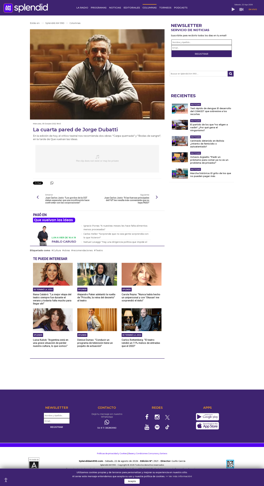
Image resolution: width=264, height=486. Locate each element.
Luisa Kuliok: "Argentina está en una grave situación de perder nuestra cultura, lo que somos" (50, 342)
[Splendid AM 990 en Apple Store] (207, 425)
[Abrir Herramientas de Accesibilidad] (6, 480)
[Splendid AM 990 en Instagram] (157, 417)
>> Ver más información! (179, 476)
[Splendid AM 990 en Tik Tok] (167, 426)
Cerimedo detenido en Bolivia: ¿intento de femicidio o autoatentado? (207, 143)
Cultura (57, 250)
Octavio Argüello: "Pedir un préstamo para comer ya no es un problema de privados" (209, 160)
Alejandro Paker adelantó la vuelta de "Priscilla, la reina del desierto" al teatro (96, 297)
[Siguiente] (156, 197)
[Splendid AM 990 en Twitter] (167, 417)
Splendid (82, 290)
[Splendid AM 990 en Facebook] (147, 417)
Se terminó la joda (43, 290)
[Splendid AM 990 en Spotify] (157, 427)
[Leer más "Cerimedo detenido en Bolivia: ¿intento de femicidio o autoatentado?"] (180, 141)
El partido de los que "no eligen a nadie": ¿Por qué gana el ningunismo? (209, 127)
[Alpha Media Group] (33, 465)
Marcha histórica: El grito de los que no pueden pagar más (210, 175)
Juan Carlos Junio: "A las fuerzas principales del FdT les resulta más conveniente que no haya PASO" (126, 200)
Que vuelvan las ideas (53, 220)
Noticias (195, 104)
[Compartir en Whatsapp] (51, 183)
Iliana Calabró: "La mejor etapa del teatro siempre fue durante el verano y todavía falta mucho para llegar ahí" (52, 299)
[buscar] (231, 74)
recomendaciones (83, 250)
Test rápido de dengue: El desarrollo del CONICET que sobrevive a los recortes (210, 111)
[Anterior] (37, 197)
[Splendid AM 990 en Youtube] (147, 427)
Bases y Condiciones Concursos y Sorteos (147, 453)
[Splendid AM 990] (26, 7)
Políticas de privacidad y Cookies (112, 453)
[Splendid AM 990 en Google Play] (207, 417)
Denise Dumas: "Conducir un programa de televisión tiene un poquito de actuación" (95, 342)
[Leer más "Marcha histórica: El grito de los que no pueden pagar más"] (180, 173)
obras (67, 250)
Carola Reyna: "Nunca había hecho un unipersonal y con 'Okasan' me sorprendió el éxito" (141, 297)
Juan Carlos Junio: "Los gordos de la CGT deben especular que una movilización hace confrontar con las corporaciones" (67, 200)
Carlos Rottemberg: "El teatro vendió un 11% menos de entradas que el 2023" (141, 342)
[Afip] (230, 465)
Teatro (99, 250)
